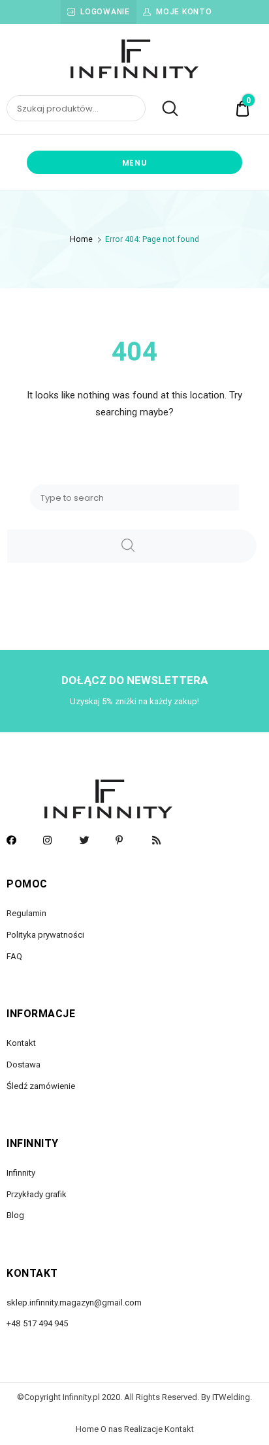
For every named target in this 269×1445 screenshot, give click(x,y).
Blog (15, 1215)
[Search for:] (134, 497)
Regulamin (26, 913)
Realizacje (143, 1429)
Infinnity (21, 1173)
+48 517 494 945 (37, 1323)
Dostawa (23, 1064)
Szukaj (163, 109)
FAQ (14, 956)
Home (81, 239)
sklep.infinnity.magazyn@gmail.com (74, 1302)
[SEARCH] (132, 546)
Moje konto (184, 11)
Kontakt (21, 1043)
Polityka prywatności (45, 935)
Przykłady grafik (37, 1194)
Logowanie (104, 11)
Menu (135, 162)
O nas (111, 1429)
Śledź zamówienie (41, 1086)
